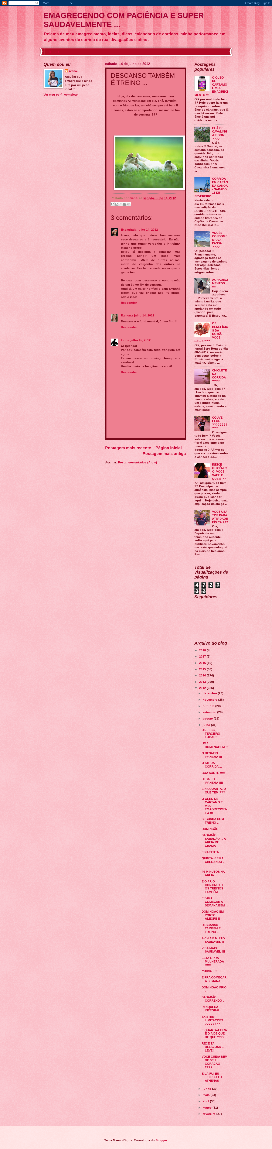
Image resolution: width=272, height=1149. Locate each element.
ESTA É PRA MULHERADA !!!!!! (213, 961)
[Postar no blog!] (117, 204)
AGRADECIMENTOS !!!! (220, 283)
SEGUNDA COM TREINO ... (213, 820)
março (207, 1107)
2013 (203, 681)
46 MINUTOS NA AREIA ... (213, 873)
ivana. (73, 71)
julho (207, 725)
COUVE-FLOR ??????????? (219, 423)
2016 (203, 663)
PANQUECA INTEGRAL (211, 1008)
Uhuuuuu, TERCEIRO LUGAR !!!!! (212, 733)
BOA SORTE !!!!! (213, 773)
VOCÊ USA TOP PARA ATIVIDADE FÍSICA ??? (220, 517)
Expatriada (128, 229)
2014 (203, 675)
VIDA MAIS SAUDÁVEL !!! (213, 950)
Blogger (161, 1140)
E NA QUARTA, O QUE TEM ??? (214, 790)
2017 (203, 656)
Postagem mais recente (128, 448)
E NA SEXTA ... (212, 852)
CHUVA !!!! (209, 971)
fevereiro (209, 1113)
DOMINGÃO (210, 829)
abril (206, 1101)
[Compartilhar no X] (121, 204)
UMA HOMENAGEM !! (215, 745)
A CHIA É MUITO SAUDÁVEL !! (213, 940)
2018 (203, 650)
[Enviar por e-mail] (112, 204)
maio (207, 1095)
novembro (210, 699)
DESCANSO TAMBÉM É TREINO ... (211, 928)
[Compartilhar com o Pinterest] (129, 204)
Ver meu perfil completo (61, 94)
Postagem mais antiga (164, 453)
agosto (208, 718)
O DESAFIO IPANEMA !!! (212, 755)
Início (54, 51)
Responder (129, 302)
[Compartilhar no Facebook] (125, 204)
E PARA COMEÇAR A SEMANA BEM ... (215, 902)
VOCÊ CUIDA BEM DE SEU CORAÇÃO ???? (214, 1062)
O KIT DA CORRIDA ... (212, 764)
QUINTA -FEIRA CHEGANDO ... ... (213, 862)
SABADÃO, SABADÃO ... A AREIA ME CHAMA (214, 840)
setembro (210, 712)
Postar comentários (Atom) (137, 462)
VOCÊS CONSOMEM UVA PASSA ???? (219, 239)
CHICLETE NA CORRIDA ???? (219, 376)
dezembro (210, 693)
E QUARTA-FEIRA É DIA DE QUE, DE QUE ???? (214, 1034)
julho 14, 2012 (148, 229)
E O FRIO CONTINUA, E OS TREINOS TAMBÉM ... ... (213, 887)
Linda (125, 340)
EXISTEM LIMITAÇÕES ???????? (212, 1020)
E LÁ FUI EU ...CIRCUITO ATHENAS (212, 1077)
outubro (209, 706)
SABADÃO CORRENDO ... (213, 999)
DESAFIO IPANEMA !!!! (212, 781)
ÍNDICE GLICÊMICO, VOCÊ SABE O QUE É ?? (219, 471)
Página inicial (169, 448)
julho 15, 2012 (140, 340)
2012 (203, 688)
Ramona (127, 315)
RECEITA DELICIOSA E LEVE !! (213, 1047)
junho (207, 1088)
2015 (203, 669)
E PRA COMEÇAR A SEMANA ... (214, 979)
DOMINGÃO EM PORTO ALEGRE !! (213, 915)
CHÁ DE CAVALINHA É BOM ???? (219, 133)
